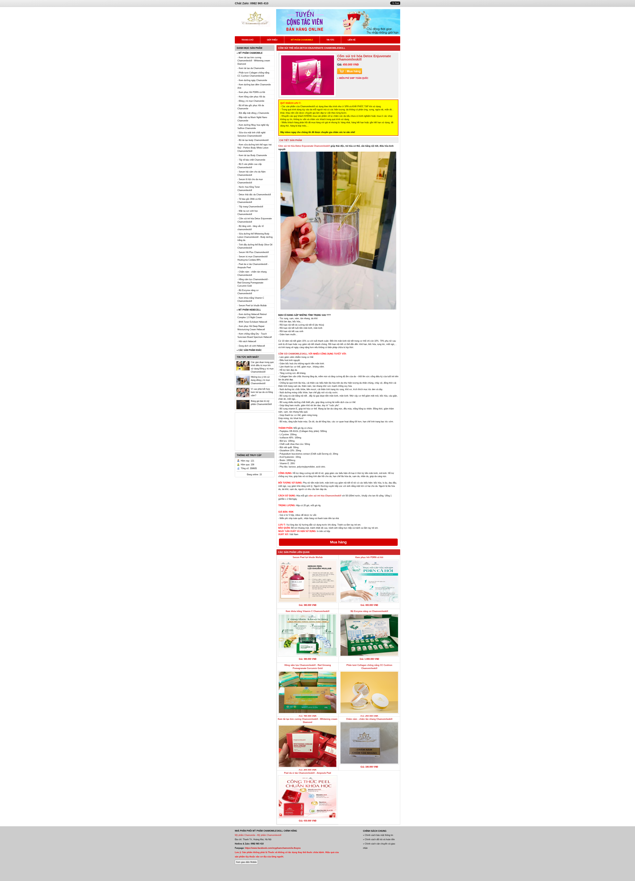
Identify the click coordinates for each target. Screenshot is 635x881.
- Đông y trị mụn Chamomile (250, 101)
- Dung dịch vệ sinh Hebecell (251, 346)
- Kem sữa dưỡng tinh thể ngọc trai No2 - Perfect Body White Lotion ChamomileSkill (254, 147)
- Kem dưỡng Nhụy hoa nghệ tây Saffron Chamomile (253, 126)
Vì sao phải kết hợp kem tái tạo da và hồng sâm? (262, 392)
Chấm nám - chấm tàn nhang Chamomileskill (369, 719)
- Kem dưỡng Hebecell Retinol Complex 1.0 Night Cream (252, 316)
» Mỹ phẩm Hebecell (249, 310)
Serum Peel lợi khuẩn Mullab (308, 557)
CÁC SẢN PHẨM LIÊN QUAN (293, 552)
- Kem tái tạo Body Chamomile (252, 155)
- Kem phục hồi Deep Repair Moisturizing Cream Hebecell (251, 328)
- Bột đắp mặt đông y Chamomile (253, 113)
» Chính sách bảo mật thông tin (378, 835)
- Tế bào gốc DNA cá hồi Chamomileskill (249, 201)
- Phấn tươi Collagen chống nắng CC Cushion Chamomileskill (253, 74)
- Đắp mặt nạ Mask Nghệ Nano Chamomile (252, 119)
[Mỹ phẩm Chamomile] (255, 26)
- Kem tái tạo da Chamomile (250, 68)
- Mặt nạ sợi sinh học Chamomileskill (247, 212)
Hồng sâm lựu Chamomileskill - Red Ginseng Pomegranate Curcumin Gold (307, 667)
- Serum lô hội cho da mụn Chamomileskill (250, 181)
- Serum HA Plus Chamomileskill (253, 252)
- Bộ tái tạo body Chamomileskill (253, 140)
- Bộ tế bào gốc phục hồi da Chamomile (250, 107)
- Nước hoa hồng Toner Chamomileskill (248, 188)
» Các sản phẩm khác (249, 350)
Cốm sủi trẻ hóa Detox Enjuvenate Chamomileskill (304, 146)
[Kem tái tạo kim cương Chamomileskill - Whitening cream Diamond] (308, 746)
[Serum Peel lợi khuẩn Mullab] (308, 581)
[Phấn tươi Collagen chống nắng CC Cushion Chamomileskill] (369, 692)
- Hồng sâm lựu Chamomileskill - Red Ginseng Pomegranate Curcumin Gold (253, 282)
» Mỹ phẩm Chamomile (250, 53)
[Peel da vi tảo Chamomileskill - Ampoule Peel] (308, 796)
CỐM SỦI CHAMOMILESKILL (293, 354)
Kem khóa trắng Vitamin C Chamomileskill (307, 611)
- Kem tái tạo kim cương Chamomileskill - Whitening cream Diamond (253, 60)
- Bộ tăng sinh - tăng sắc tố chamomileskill (250, 228)
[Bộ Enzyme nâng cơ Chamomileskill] (369, 635)
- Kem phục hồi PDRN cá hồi (251, 92)
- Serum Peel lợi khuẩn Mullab (252, 305)
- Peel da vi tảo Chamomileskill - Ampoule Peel (253, 266)
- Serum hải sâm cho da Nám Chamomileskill (251, 173)
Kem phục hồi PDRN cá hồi (369, 557)
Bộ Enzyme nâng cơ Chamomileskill (369, 611)
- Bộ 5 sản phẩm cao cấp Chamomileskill (249, 166)
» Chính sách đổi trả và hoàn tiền (379, 839)
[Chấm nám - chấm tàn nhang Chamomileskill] (369, 742)
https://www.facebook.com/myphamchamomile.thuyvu (273, 848)
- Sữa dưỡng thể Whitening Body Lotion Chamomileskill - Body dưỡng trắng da (255, 236)
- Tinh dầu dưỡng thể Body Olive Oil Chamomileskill (254, 246)
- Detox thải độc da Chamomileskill (254, 194)
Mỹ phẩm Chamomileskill (269, 835)
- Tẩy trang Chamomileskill (250, 206)
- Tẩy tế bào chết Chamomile (251, 160)
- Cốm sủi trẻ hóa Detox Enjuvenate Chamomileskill (254, 220)
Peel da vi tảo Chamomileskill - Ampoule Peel (307, 773)
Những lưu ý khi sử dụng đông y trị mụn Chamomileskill (260, 380)
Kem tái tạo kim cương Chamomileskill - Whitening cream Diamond (307, 721)
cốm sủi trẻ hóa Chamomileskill (324, 495)
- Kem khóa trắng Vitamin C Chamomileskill (250, 299)
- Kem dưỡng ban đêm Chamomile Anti (254, 86)
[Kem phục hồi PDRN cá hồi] (369, 581)
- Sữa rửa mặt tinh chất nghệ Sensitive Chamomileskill (251, 134)
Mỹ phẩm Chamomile (245, 835)
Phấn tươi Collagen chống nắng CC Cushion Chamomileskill (369, 667)
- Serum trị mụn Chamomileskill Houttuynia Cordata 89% (252, 258)
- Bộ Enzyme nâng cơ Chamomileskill (248, 292)
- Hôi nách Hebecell (246, 341)
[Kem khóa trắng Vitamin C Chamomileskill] (308, 635)
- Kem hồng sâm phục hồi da (251, 96)
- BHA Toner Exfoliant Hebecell (252, 322)
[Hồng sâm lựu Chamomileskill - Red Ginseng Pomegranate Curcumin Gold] (308, 692)
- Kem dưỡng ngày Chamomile (252, 80)
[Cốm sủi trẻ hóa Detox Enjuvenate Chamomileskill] (307, 75)
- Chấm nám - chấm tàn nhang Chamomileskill (252, 273)
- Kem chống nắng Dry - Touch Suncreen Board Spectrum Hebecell (254, 335)
